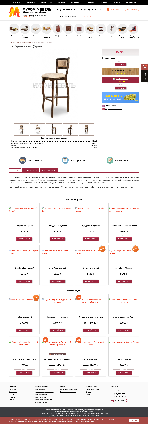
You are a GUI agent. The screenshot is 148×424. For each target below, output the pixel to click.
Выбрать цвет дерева (121, 70)
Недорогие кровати (41, 402)
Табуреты (89, 394)
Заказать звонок (132, 9)
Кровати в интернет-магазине (44, 392)
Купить (121, 64)
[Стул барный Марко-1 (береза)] (21, 129)
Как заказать (13, 392)
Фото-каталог (90, 2)
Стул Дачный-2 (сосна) (57, 226)
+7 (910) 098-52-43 (67, 9)
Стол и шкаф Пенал (90, 359)
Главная (11, 42)
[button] (96, 129)
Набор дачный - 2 (24, 317)
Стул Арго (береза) (90, 268)
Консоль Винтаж (124, 359)
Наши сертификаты (78, 161)
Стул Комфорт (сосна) (24, 268)
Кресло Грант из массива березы (123, 226)
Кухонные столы (91, 386)
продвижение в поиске (73, 412)
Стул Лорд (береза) (57, 268)
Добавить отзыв (121, 161)
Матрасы (63, 386)
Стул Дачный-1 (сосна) (90, 226)
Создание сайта (60, 412)
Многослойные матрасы (68, 392)
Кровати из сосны (40, 397)
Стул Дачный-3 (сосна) (24, 226)
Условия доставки (35, 161)
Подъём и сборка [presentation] (49, 170)
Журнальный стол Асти (123, 317)
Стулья (17, 42)
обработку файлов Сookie (58, 419)
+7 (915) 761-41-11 (91, 9)
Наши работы (131, 2)
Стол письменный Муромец (90, 317)
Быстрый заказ (108, 58)
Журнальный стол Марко (57, 317)
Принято (134, 420)
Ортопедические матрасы (68, 389)
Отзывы (104, 2)
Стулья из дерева (25, 42)
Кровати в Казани (40, 389)
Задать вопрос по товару (113, 109)
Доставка (61, 2)
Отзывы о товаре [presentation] (30, 170)
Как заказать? (46, 2)
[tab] (15, 170)
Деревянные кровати (41, 386)
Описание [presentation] (15, 170)
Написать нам (86, 16)
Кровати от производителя (43, 400)
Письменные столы (92, 389)
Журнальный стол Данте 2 (24, 359)
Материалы (31, 2)
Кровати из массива (41, 394)
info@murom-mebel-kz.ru (69, 16)
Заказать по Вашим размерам (120, 97)
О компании (16, 2)
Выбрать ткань (122, 79)
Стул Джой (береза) (123, 268)
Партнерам (75, 2)
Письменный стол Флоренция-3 (57, 359)
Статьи (11, 400)
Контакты (116, 2)
